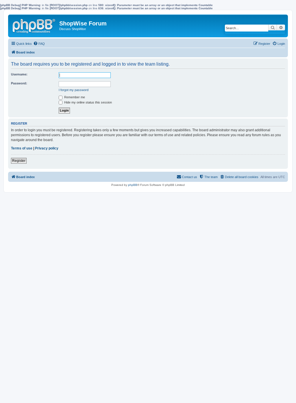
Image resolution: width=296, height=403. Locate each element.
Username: (19, 74)
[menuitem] (39, 43)
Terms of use (21, 148)
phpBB (132, 184)
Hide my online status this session (87, 102)
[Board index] (34, 25)
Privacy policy (46, 148)
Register (18, 161)
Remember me (74, 97)
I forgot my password (73, 90)
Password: (19, 83)
